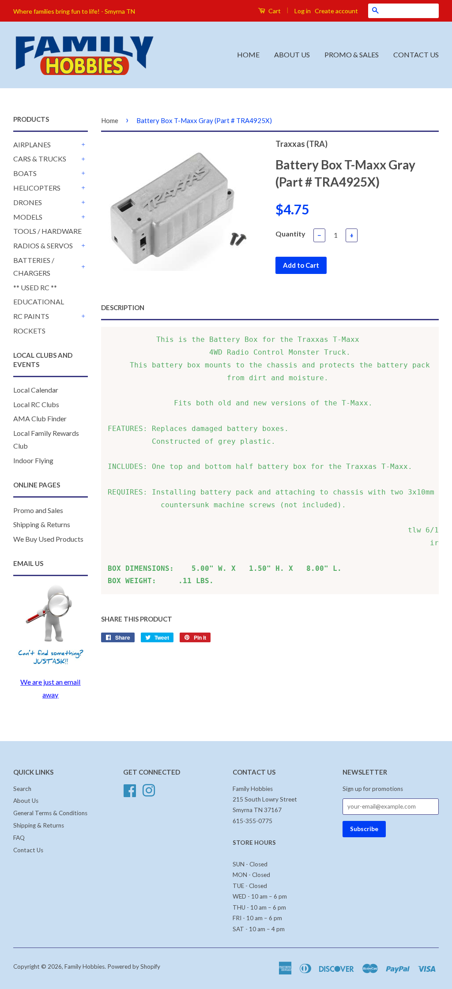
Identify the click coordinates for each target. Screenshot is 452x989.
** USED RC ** (35, 287)
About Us (25, 800)
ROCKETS (29, 330)
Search (22, 788)
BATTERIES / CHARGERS (33, 266)
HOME (248, 54)
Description (122, 307)
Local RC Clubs (36, 404)
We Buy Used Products (48, 539)
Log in (302, 11)
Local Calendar (35, 390)
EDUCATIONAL (38, 301)
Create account (336, 11)
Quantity (290, 233)
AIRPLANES (32, 144)
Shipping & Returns (41, 524)
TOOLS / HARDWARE (47, 231)
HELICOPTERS (36, 188)
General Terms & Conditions (50, 813)
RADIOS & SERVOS (43, 245)
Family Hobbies (84, 966)
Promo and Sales (38, 510)
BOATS (25, 173)
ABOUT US (292, 54)
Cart (274, 11)
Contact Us (28, 850)
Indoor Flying (33, 460)
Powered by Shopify (133, 966)
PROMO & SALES (351, 54)
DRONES (27, 202)
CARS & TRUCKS (39, 158)
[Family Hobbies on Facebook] (129, 789)
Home (109, 120)
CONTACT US (416, 54)
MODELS (27, 217)
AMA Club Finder (40, 418)
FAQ (19, 837)
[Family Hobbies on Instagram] (148, 789)
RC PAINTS (31, 316)
